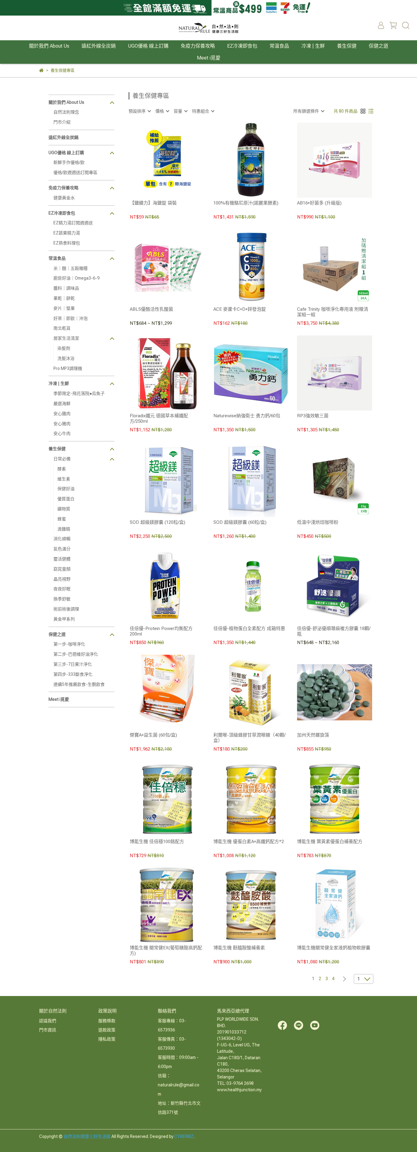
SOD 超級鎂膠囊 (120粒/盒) (157, 522)
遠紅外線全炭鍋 (99, 46)
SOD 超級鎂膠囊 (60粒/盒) (240, 522)
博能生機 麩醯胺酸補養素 (239, 948)
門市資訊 (47, 1029)
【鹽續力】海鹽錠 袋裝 (153, 203)
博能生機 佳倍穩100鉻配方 (157, 841)
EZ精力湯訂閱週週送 (73, 222)
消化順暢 (62, 538)
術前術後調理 (66, 609)
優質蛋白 (65, 498)
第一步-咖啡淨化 (69, 644)
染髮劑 (63, 348)
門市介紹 (62, 122)
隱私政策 (106, 1039)
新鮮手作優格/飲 (69, 162)
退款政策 (106, 1029)
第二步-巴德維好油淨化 (75, 654)
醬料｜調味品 (66, 288)
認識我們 (47, 1020)
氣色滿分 (62, 548)
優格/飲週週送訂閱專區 (75, 172)
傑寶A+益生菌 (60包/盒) (153, 735)
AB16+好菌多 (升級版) (319, 203)
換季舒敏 (62, 598)
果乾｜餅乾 (64, 298)
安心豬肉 (62, 423)
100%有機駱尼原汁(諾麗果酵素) (245, 203)
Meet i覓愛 (208, 58)
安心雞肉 (62, 413)
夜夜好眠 (62, 588)
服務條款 (106, 1020)
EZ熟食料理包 (66, 243)
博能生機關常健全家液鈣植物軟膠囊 (333, 948)
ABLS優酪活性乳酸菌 (151, 309)
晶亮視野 (62, 579)
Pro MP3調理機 (67, 368)
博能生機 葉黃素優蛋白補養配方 (329, 841)
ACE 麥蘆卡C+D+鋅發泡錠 (239, 309)
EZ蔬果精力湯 (66, 232)
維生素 (63, 478)
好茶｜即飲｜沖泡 (70, 318)
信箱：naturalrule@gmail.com (178, 1084)
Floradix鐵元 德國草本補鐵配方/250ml (159, 418)
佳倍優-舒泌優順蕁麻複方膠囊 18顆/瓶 (333, 631)
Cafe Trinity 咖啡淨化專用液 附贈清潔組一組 (332, 311)
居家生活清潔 (66, 338)
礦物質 (63, 508)
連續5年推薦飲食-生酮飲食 (79, 684)
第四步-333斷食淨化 (72, 674)
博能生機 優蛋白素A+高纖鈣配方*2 (248, 841)
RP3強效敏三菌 (312, 415)
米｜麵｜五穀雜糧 (70, 268)
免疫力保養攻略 (198, 46)
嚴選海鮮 (62, 403)
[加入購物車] (176, 160)
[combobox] (139, 111)
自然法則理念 (66, 112)
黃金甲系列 (64, 619)
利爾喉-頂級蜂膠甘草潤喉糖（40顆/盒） (249, 737)
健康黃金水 (64, 197)
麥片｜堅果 (64, 308)
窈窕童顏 (62, 569)
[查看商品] (158, 160)
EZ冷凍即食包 (242, 46)
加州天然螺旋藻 (313, 735)
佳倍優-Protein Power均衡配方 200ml (161, 631)
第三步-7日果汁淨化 (72, 664)
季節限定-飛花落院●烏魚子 (79, 393)
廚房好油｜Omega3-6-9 (76, 278)
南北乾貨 (62, 328)
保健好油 (65, 488)
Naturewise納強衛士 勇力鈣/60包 (246, 415)
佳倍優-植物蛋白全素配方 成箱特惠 (249, 628)
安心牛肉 (62, 433)
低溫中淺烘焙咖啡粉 (317, 522)
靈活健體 (62, 558)
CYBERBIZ (184, 1136)
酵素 (61, 468)
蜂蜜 (61, 518)
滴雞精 (63, 529)
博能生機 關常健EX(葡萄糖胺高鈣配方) (166, 950)
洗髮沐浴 (65, 358)
